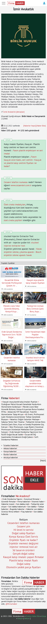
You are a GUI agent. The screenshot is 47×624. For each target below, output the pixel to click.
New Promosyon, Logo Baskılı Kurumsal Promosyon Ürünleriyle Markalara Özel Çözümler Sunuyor (22, 429)
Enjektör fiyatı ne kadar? (24, 540)
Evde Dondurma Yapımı (12, 499)
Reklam (27, 618)
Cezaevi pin (23, 526)
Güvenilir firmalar (8, 501)
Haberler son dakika (34, 509)
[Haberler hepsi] (29, 125)
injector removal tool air (24, 547)
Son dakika (31, 506)
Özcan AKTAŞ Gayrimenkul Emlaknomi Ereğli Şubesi (18, 435)
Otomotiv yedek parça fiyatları (23, 567)
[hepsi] (43, 460)
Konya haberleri (10, 451)
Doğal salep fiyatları (23, 533)
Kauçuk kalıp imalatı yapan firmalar (23, 557)
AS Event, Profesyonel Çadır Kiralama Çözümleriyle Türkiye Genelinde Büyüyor (22, 417)
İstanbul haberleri (11, 445)
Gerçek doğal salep (23, 553)
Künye (44, 616)
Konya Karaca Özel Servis (23, 536)
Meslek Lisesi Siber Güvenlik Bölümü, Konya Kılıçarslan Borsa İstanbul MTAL (22, 409)
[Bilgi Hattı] (44, 4)
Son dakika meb (22, 504)
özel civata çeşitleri (13, 220)
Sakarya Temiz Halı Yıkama (12, 422)
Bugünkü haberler (17, 509)
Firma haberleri (23, 501)
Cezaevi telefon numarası (16, 182)
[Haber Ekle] (41, 125)
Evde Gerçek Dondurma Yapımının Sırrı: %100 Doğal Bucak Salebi (22, 433)
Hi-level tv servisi (23, 530)
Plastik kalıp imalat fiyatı (23, 560)
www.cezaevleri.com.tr (21, 185)
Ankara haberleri (10, 448)
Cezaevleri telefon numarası (23, 523)
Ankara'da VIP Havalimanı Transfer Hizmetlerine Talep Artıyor (19, 413)
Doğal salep (23, 564)
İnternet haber (38, 501)
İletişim (20, 618)
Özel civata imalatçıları (14, 204)
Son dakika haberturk (17, 506)
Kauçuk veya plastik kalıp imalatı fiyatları (20, 401)
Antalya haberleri (11, 457)
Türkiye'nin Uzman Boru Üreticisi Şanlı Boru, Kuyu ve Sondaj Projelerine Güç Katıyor (23, 424)
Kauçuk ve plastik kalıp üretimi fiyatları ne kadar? (22, 163)
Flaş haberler (26, 511)
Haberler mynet (7, 504)
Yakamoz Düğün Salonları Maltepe (25, 419)
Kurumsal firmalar (31, 499)
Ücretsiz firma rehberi (10, 511)
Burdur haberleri (10, 454)
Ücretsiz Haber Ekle (33, 616)
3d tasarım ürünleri (23, 550)
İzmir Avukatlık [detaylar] (13, 112)
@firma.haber (11, 604)
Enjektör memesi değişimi (23, 543)
